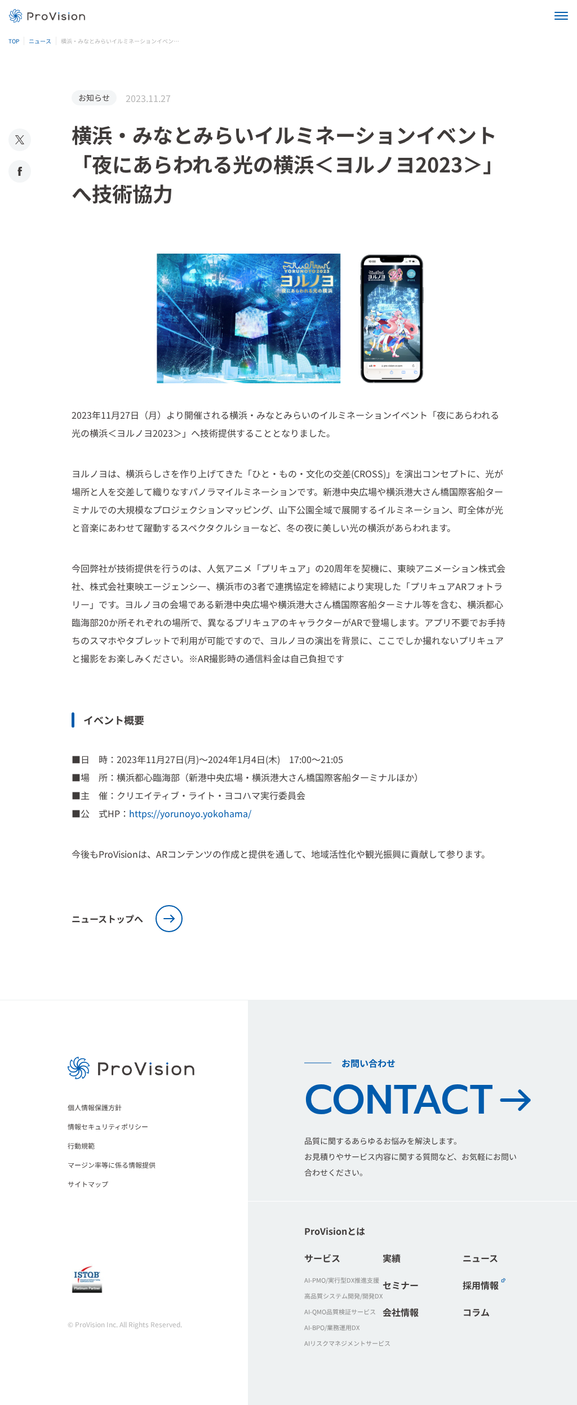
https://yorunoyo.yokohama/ (190, 813)
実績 (392, 1258)
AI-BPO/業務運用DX (331, 1327)
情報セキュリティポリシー (108, 1126)
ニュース (480, 1258)
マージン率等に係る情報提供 (112, 1164)
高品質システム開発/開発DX (343, 1295)
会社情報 (401, 1312)
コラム (476, 1312)
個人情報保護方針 (95, 1107)
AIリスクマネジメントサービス (347, 1343)
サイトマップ (88, 1184)
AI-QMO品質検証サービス (340, 1311)
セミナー (401, 1285)
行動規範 (81, 1145)
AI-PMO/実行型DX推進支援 (341, 1279)
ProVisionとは (334, 1231)
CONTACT (398, 1100)
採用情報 (481, 1285)
